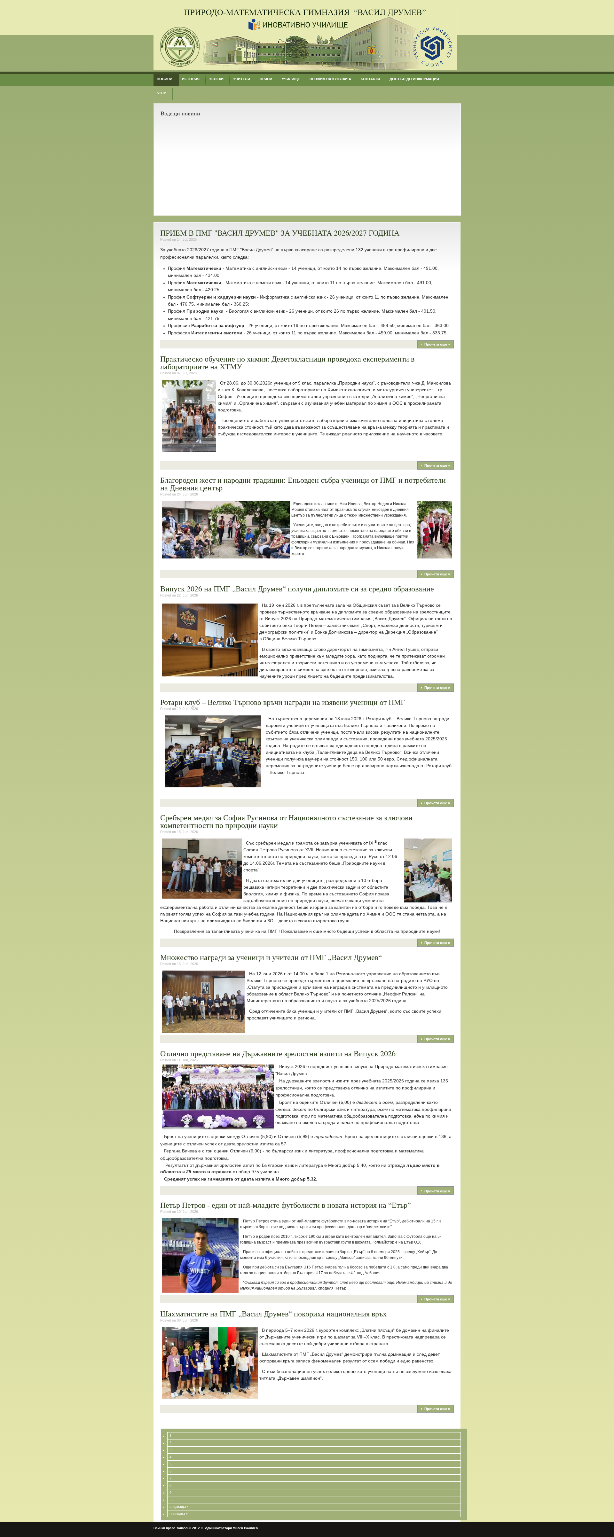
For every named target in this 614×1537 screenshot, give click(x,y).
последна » (178, 1514)
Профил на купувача (330, 79)
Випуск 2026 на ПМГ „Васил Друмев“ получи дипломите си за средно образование (297, 588)
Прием (266, 79)
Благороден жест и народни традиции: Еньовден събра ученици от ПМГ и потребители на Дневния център (303, 484)
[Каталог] (305, 68)
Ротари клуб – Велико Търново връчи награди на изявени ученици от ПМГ (282, 702)
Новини (164, 79)
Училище (291, 79)
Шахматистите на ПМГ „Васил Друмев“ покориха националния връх (273, 1313)
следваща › (178, 1507)
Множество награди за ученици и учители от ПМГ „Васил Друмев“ (271, 957)
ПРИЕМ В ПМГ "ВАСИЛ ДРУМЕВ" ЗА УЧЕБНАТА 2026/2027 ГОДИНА (279, 233)
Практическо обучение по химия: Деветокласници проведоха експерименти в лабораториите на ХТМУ (287, 362)
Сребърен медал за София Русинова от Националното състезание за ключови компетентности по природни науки (286, 821)
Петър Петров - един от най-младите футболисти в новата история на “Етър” (285, 1205)
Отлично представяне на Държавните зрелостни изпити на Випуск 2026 (278, 1053)
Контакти (370, 79)
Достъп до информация (414, 79)
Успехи (216, 79)
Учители (241, 79)
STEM (161, 93)
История (191, 79)
